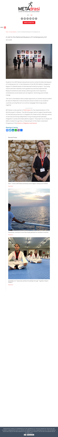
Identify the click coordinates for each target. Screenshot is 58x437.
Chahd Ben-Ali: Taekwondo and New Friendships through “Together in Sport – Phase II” (28, 281)
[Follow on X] (36, 18)
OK (25, 434)
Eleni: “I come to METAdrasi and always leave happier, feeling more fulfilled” (28, 183)
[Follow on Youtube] (33, 18)
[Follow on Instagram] (25, 18)
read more (10, 186)
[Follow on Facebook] (22, 18)
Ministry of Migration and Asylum (27, 123)
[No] (56, 432)
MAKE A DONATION (29, 22)
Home (7, 31)
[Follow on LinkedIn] (30, 18)
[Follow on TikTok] (27, 18)
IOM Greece (27, 110)
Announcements (12, 31)
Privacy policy (31, 434)
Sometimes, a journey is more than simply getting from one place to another (28, 232)
